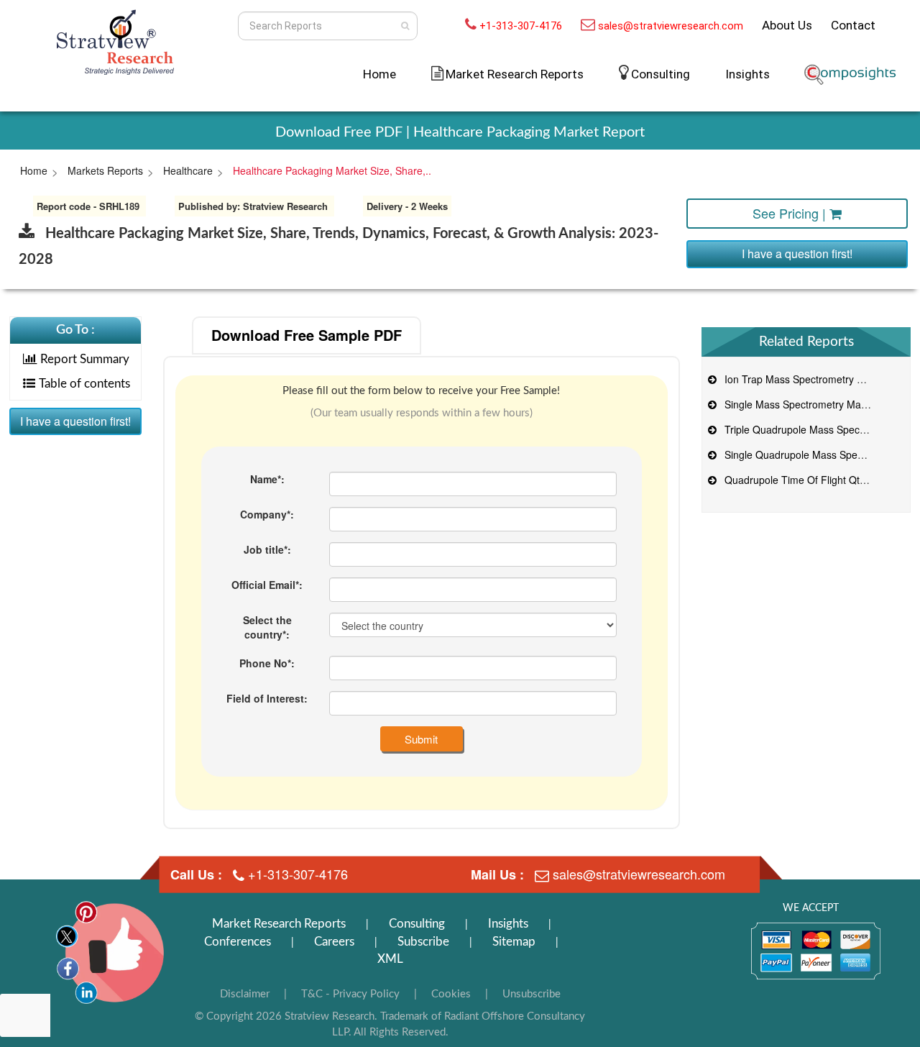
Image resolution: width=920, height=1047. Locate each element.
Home (379, 74)
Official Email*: (267, 584)
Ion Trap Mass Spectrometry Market (803, 379)
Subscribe (423, 942)
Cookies (451, 994)
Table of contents (84, 384)
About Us (787, 25)
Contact (853, 25)
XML (390, 959)
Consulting (660, 74)
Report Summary (84, 359)
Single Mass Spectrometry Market (798, 404)
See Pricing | (791, 213)
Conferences (237, 942)
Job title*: (267, 549)
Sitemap (513, 942)
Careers (334, 942)
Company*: (267, 514)
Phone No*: (267, 663)
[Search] (405, 26)
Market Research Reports (279, 924)
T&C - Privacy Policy (350, 994)
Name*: (267, 479)
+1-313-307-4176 (520, 25)
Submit (421, 738)
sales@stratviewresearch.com (670, 25)
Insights (747, 74)
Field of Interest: (267, 698)
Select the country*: (267, 627)
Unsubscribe (531, 994)
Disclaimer (245, 994)
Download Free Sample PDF (306, 334)
